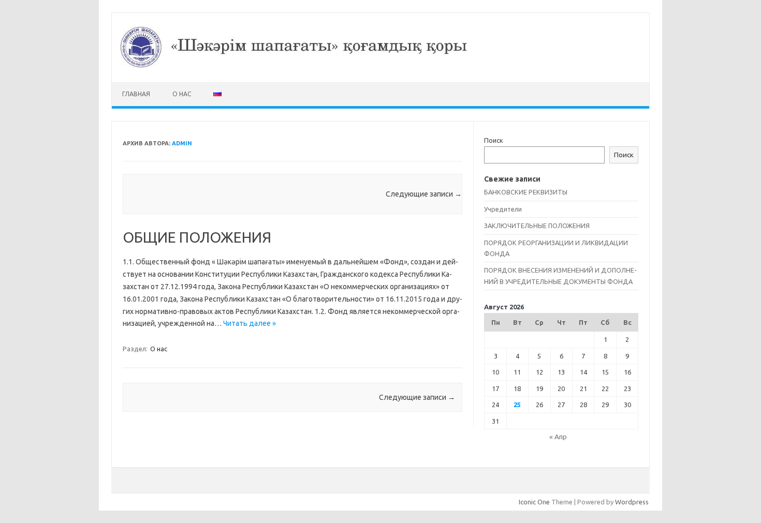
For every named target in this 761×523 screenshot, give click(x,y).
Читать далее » (249, 323)
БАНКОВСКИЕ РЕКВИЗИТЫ (525, 192)
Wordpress (632, 501)
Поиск (493, 140)
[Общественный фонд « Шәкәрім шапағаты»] (380, 65)
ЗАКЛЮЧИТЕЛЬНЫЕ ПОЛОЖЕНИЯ (537, 225)
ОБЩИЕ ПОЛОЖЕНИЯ (197, 237)
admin (182, 143)
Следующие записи (424, 194)
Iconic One (534, 501)
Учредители (503, 209)
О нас (181, 94)
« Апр (558, 436)
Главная (136, 94)
